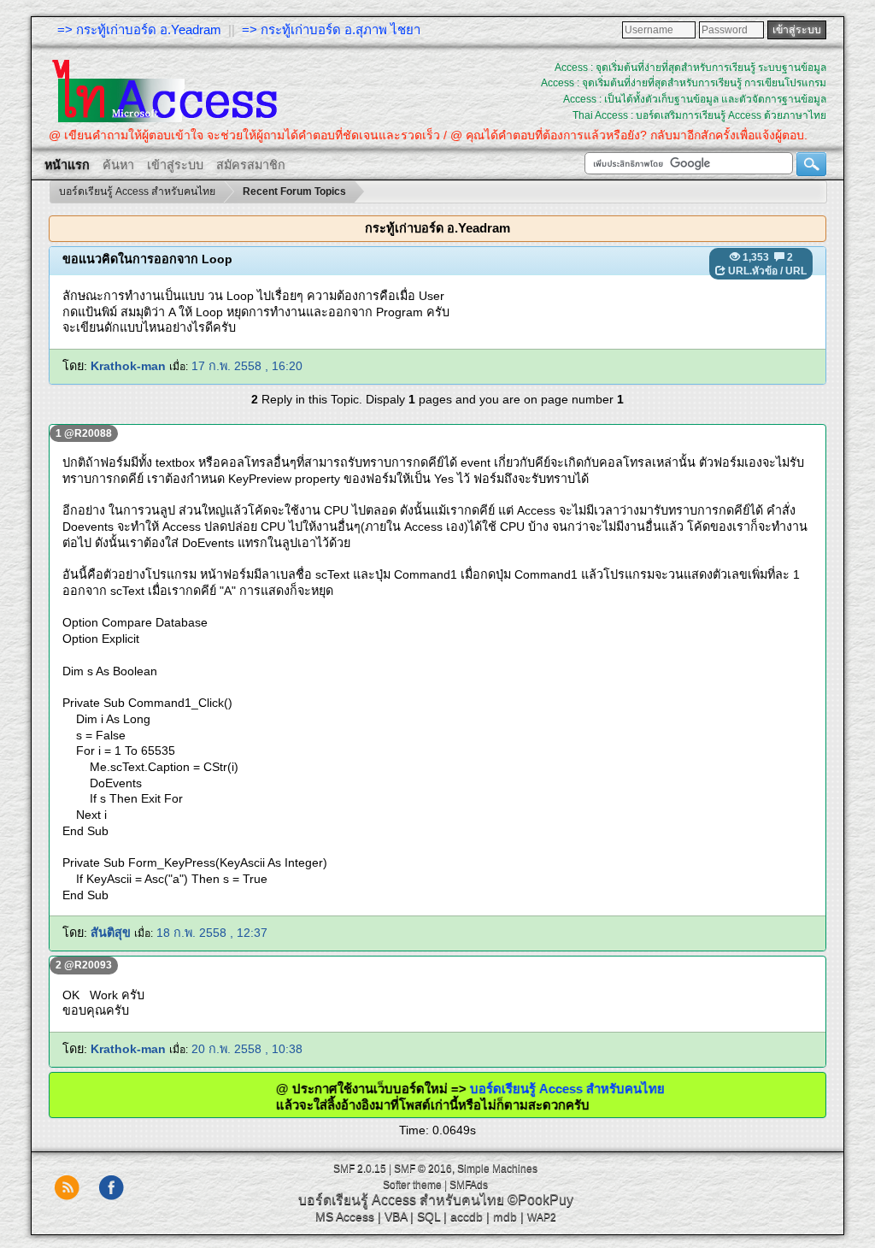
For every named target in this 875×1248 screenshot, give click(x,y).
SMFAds (468, 1185)
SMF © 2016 (423, 1168)
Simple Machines (497, 1168)
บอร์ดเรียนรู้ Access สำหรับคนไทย (540, 1088)
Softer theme (412, 1185)
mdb (505, 1216)
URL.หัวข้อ (753, 271)
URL (796, 271)
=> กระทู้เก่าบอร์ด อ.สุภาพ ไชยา (331, 29)
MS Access (344, 1216)
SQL (428, 1216)
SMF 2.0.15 (359, 1168)
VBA (396, 1216)
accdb (466, 1216)
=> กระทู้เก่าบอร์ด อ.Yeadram (139, 29)
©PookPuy (540, 1199)
